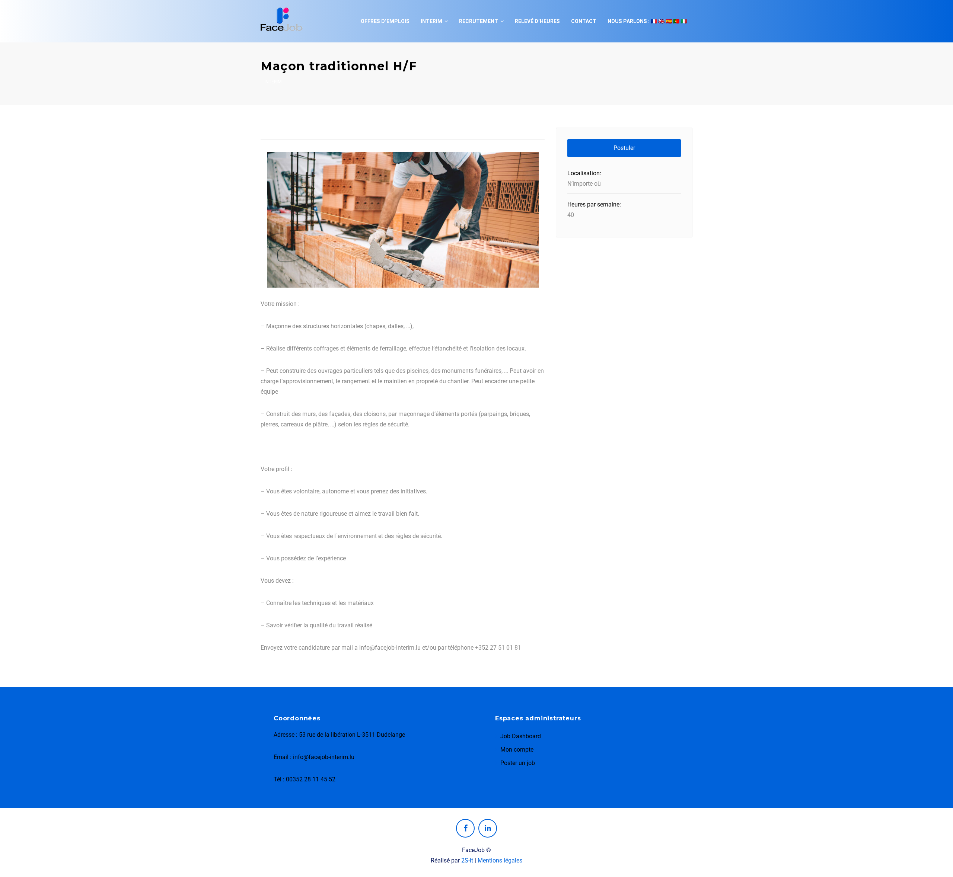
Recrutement (478, 21)
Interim (431, 21)
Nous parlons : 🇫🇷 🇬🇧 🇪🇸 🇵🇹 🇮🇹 (647, 21)
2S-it (467, 860)
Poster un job (517, 762)
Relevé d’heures (537, 21)
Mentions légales (500, 860)
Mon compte (516, 749)
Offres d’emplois (385, 21)
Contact (583, 21)
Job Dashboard (520, 736)
